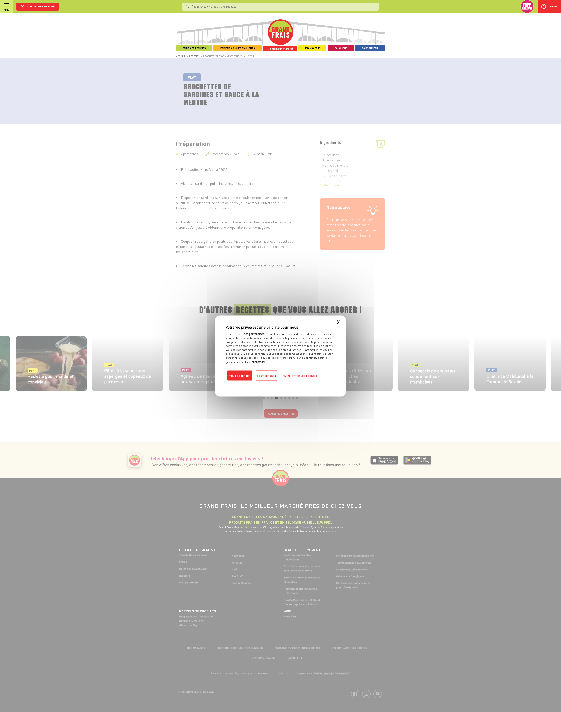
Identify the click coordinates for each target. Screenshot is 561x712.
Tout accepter (239, 375)
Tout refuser (266, 375)
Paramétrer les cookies (299, 375)
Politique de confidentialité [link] (255, 384)
